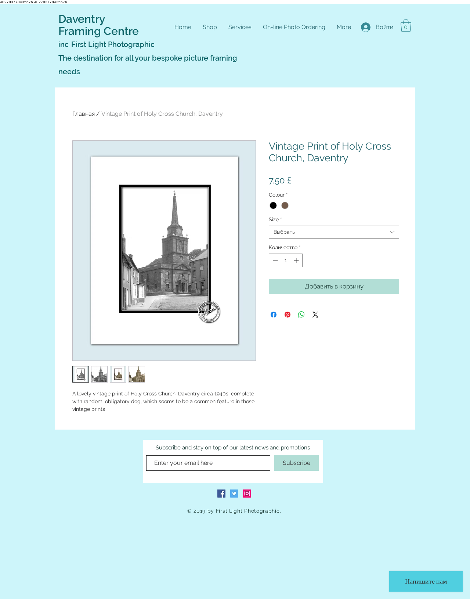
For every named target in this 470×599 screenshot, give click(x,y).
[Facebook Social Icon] (221, 493)
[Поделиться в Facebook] (273, 314)
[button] (406, 25)
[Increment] (296, 260)
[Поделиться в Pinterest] (287, 314)
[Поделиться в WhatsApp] (301, 314)
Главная (83, 113)
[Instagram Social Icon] (247, 493)
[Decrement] (274, 260)
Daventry (81, 18)
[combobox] (334, 232)
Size (275, 219)
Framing (81, 31)
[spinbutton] (285, 260)
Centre (121, 31)
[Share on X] (315, 314)
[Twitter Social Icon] (234, 493)
